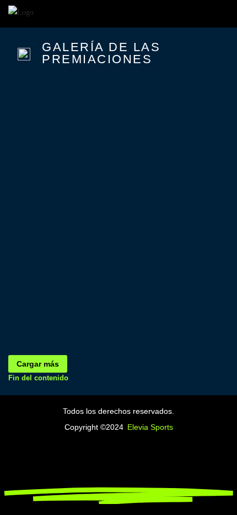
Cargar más (38, 363)
